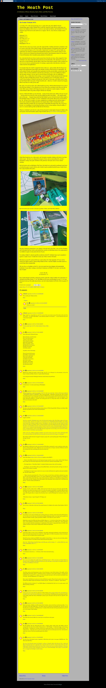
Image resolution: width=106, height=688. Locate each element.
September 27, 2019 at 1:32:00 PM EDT (35, 549)
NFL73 (38, 287)
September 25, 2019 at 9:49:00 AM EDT (35, 324)
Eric (27, 303)
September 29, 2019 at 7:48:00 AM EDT (35, 569)
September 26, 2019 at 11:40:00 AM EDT (35, 455)
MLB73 (32, 287)
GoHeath (25, 294)
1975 (29, 287)
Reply (24, 297)
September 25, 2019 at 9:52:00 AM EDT (35, 332)
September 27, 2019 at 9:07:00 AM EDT (35, 530)
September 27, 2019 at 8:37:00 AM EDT (35, 486)
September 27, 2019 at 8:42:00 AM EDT (35, 503)
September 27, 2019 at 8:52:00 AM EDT (35, 512)
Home (21, 16)
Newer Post (22, 676)
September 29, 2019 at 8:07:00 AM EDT (35, 590)
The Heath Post (35, 7)
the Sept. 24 (36, 457)
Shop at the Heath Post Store (76, 19)
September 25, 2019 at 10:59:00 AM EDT (35, 382)
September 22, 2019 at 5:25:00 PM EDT (35, 293)
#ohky (24, 287)
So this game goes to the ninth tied (30, 592)
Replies (26, 300)
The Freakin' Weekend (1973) (28, 22)
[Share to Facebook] (38, 285)
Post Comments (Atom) (29, 678)
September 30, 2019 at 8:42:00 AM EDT (35, 603)
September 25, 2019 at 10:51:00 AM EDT (35, 370)
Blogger (60, 684)
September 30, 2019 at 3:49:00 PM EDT (35, 623)
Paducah (42, 287)
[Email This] (34, 285)
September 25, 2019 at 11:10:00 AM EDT (35, 415)
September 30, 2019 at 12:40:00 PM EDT (35, 615)
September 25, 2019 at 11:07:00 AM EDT (35, 406)
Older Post (65, 676)
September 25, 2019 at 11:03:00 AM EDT (35, 391)
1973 (27, 287)
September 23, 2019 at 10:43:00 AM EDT (39, 303)
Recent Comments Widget (83, 60)
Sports (26, 16)
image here (57, 111)
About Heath (53, 16)
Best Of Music (44, 16)
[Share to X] (37, 285)
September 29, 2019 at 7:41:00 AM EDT (35, 558)
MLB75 (35, 287)
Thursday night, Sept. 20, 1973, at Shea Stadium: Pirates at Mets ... (36, 326)
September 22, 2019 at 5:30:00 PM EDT (35, 313)
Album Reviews (34, 16)
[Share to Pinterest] (40, 285)
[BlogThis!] (35, 285)
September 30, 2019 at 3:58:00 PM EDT (35, 637)
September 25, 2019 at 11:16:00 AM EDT (35, 444)
